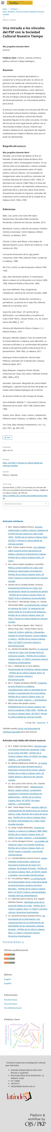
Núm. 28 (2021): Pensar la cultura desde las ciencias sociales (23, 13)
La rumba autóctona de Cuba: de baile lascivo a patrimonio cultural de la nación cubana (27, 766)
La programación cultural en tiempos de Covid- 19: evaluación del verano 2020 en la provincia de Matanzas (27, 608)
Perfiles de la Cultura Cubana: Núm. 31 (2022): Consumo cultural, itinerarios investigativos (28, 659)
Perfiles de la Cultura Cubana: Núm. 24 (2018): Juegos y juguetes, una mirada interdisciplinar (26, 851)
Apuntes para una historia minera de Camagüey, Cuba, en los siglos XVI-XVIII (27, 749)
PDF (8, 437)
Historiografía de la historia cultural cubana (28, 669)
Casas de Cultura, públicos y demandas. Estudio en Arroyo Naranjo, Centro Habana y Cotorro (27, 635)
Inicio (5, 9)
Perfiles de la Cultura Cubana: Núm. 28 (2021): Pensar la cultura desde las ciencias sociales (28, 540)
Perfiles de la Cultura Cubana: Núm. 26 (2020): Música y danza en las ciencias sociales (26, 776)
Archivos (13, 9)
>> (23, 942)
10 (18, 942)
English (7, 979)
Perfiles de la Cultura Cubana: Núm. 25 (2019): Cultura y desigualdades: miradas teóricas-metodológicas (27, 892)
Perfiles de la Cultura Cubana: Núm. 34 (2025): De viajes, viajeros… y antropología (27, 756)
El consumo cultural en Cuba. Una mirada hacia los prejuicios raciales (28, 652)
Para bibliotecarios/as (13, 1008)
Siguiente (41, 722)
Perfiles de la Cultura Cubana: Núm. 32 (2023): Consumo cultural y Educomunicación (26, 642)
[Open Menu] (2, 2)
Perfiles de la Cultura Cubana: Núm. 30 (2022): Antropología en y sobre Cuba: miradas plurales (27, 820)
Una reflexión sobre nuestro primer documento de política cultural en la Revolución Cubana (27, 550)
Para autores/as (10, 1004)
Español (7, 983)
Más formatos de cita (13, 504)
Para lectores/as (10, 999)
